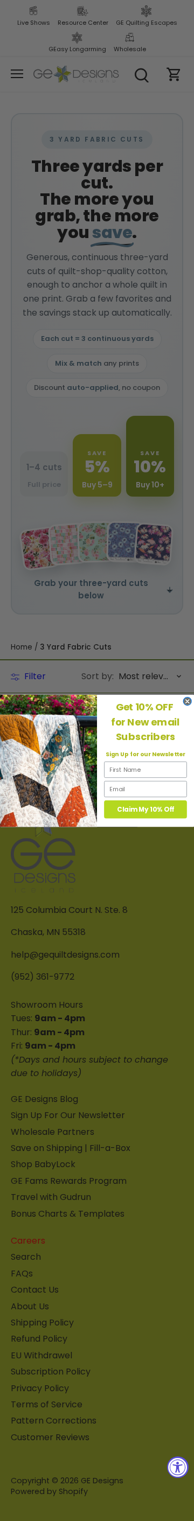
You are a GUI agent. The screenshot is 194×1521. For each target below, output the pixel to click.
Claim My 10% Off (145, 809)
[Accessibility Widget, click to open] (178, 1467)
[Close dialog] (187, 701)
